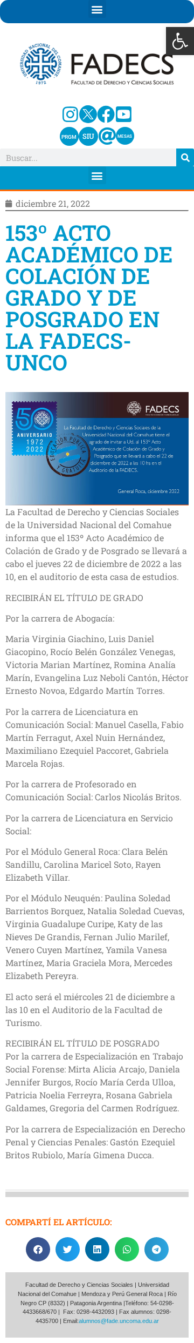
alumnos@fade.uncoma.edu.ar (119, 1321)
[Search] (185, 157)
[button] (180, 41)
